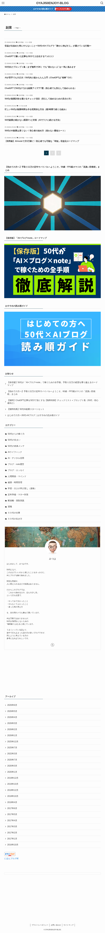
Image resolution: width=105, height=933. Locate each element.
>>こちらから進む (63, 9)
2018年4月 (12, 802)
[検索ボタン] (102, 3)
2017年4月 (12, 820)
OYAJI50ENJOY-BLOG (52, 3)
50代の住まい (14, 440)
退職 (10, 507)
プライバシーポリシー (40, 925)
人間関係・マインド (17, 476)
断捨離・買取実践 (16, 500)
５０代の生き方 (15, 519)
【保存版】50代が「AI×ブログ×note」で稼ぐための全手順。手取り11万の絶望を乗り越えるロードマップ (52, 383)
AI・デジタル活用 (16, 458)
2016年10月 (12, 845)
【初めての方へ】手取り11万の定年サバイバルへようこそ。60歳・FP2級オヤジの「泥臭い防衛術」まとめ (51, 392)
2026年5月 (12, 711)
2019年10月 (12, 784)
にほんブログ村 (11, 858)
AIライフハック (15, 452)
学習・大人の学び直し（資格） (22, 488)
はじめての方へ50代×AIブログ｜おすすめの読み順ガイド (33, 415)
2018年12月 (12, 790)
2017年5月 (12, 814)
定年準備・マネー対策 (18, 494)
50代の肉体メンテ (16, 446)
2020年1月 (12, 772)
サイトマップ (69, 925)
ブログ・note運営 (16, 464)
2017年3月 (12, 826)
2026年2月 (12, 729)
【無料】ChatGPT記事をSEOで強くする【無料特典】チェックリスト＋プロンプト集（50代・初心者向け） (52, 401)
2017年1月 (12, 839)
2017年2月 (12, 833)
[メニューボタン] (3, 3)
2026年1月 (12, 735)
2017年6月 (12, 808)
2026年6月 (12, 705)
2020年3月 (12, 766)
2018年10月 (12, 796)
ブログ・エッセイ (16, 470)
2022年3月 (12, 753)
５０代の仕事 (14, 513)
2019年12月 (12, 778)
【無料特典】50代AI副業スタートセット (25, 409)
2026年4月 (12, 717)
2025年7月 (12, 747)
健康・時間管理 (15, 482)
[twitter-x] (52, 645)
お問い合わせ (56, 925)
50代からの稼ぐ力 (16, 434)
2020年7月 (12, 760)
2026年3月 (12, 723)
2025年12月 (12, 741)
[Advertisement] (52, 672)
